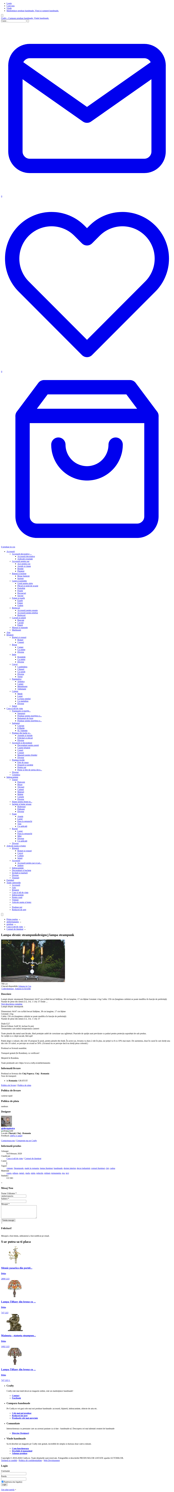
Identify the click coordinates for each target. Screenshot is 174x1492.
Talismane (21, 689)
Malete (20, 794)
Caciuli (20, 622)
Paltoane (21, 809)
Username (5, 1471)
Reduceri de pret (19, 909)
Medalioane (22, 686)
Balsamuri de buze (25, 718)
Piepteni (20, 571)
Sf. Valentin (22, 730)
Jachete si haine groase (21, 804)
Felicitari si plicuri (25, 738)
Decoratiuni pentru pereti (28, 745)
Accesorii (11, 551)
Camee (20, 647)
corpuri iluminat (98, 1168)
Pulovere (21, 782)
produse (10, 924)
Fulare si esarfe (18, 598)
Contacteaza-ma (8, 1140)
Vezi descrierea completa (11, 1004)
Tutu (19, 824)
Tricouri (20, 787)
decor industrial (83, 1168)
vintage (10, 1168)
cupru (9, 1173)
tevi (67, 1173)
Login (9, 3)
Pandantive (16, 679)
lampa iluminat (46, 1168)
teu (63, 1173)
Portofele (21, 588)
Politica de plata (24, 1085)
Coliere (15, 691)
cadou (112, 1168)
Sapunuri (21, 713)
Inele (14, 654)
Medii (19, 694)
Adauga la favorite (23, 988)
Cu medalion (22, 701)
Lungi (20, 696)
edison (15, 1173)
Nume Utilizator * (9, 1193)
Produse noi (17, 907)
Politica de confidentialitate (30, 1460)
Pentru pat (21, 767)
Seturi (14, 706)
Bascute (20, 620)
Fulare (20, 603)
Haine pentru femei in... (22, 802)
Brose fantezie (23, 576)
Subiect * (5, 1198)
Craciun (20, 725)
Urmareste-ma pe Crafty (26, 1140)
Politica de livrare (8, 1085)
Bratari (20, 640)
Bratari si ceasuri (19, 637)
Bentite (20, 568)
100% (16, 1136)
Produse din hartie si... (21, 733)
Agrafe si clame (24, 566)
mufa (27, 1173)
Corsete (20, 797)
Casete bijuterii (23, 748)
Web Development (52, 1460)
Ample (20, 816)
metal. (21, 1173)
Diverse (20, 652)
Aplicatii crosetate (25, 559)
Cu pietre (21, 649)
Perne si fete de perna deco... (29, 770)
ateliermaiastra (13, 922)
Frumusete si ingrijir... (21, 711)
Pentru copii (17, 897)
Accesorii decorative (26, 556)
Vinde (9, 8)
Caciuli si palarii (19, 618)
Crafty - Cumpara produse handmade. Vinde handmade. (25, 18)
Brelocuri (16, 608)
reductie (39, 1173)
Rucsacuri (21, 593)
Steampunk (19, 1168)
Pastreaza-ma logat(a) (13, 1482)
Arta (8, 632)
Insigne (20, 578)
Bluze (19, 784)
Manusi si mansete (20, 627)
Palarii (20, 625)
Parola (4, 1476)
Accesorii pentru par (20, 561)
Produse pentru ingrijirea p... (29, 716)
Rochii (15, 828)
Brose (14, 645)
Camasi (20, 789)
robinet (47, 1173)
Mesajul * (5, 1204)
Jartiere (20, 865)
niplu (33, 1173)
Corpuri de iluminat (15, 929)
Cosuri (20, 750)
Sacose (20, 595)
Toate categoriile (14, 882)
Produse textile (18, 760)
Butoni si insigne (19, 573)
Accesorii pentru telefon (27, 613)
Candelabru (22, 667)
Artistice (21, 681)
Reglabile (21, 657)
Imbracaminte (12, 777)
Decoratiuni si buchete (21, 870)
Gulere (20, 605)
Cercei (15, 664)
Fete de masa (23, 762)
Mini (19, 836)
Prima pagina (12, 919)
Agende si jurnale (24, 735)
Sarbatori (16, 723)
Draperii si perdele (25, 765)
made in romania (32, 1168)
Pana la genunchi (24, 821)
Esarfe (20, 600)
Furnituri (10, 880)
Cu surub (21, 672)
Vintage (15, 900)
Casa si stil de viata (15, 708)
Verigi (20, 676)
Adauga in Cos (24, 986)
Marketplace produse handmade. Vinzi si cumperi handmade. (33, 11)
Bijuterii (10, 635)
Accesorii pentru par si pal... (29, 863)
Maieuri (20, 792)
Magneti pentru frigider (27, 755)
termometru (56, 1173)
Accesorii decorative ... (22, 554)
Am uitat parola (7, 1489)
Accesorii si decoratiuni (22, 743)
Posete (20, 591)
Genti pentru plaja (25, 583)
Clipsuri (20, 669)
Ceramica (16, 775)
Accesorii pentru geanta (27, 610)
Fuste (14, 814)
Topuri (15, 779)
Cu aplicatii (22, 826)
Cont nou (11, 6)
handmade (58, 1168)
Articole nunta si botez (16, 846)
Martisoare (16, 630)
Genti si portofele (19, 581)
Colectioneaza (8, 988)
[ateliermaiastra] (6, 1126)
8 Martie (21, 728)
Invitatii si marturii (20, 873)
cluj (107, 1168)
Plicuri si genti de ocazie (27, 586)
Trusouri (15, 878)
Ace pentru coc (23, 564)
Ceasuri (20, 642)
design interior (70, 1168)
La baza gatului (24, 698)
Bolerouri (21, 806)
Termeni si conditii (9, 1460)
